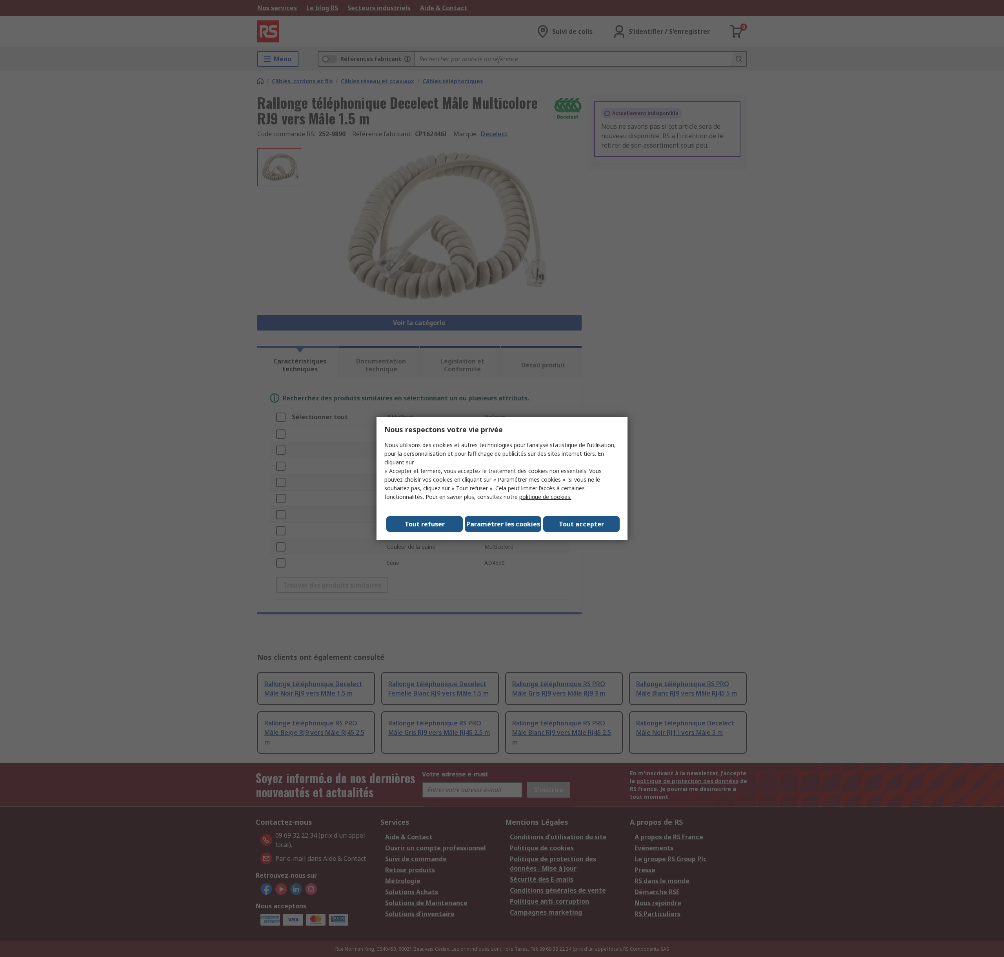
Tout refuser (425, 524)
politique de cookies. (545, 496)
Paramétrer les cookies (503, 524)
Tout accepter (581, 524)
